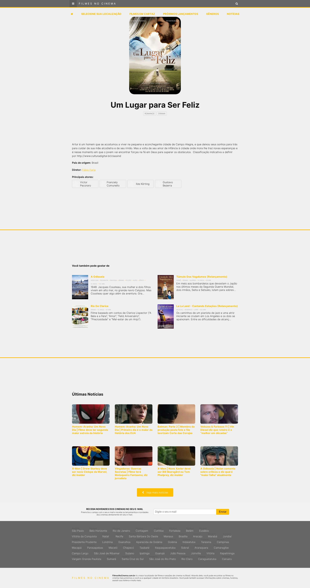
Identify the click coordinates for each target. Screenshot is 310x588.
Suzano (129, 552)
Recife (119, 535)
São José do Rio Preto (162, 558)
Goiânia (172, 541)
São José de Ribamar (107, 552)
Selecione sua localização (101, 13)
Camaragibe (221, 546)
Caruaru (227, 558)
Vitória (210, 552)
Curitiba (159, 529)
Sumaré (111, 558)
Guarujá (160, 552)
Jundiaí (227, 535)
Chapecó (128, 546)
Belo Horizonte (98, 529)
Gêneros (212, 13)
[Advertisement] (155, 132)
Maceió (113, 546)
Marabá (212, 535)
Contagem (142, 529)
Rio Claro (186, 558)
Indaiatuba (189, 541)
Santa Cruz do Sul (133, 558)
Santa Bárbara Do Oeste (143, 535)
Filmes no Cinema (97, 3)
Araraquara (201, 546)
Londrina (107, 541)
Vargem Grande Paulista (86, 558)
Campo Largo (80, 552)
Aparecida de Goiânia (149, 541)
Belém (190, 529)
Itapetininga (227, 552)
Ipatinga (145, 552)
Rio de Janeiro (121, 529)
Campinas (223, 541)
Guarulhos (124, 541)
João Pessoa (177, 552)
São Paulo (78, 529)
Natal (106, 535)
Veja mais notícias (156, 492)
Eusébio (204, 529)
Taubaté (144, 546)
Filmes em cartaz (142, 13)
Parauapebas (95, 546)
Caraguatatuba (207, 558)
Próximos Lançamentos (180, 13)
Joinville (196, 552)
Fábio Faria (89, 169)
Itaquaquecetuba (165, 546)
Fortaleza (174, 529)
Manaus (168, 535)
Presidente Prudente (84, 541)
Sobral (185, 546)
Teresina (206, 541)
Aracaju (197, 535)
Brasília (183, 535)
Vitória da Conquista (84, 535)
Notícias (233, 13)
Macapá (77, 546)
